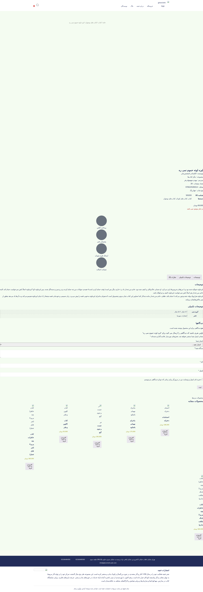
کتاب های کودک (181, 199)
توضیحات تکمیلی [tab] (185, 277)
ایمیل (200, 371)
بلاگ (132, 6)
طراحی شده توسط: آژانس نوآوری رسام (86, 588)
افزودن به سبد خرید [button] (164, 432)
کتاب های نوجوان (91, 22)
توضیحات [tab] (197, 277)
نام (201, 362)
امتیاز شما (199, 341)
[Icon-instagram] (48, 563)
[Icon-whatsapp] (44, 559)
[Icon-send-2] (40, 559)
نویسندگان (124, 6)
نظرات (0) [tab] (172, 277)
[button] (37, 5)
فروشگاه (150, 6)
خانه (104, 22)
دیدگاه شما (198, 348)
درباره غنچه (140, 6)
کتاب (100, 22)
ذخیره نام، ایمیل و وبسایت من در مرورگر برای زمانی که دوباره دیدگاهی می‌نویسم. (172, 379)
